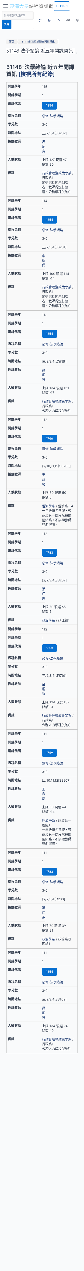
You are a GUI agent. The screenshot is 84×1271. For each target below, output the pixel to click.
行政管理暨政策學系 (56, 173)
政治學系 (48, 620)
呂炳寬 (43, 146)
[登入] (49, 20)
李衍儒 (43, 260)
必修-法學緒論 (52, 116)
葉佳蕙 (43, 593)
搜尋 (6, 24)
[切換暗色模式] (77, 20)
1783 (49, 552)
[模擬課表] (40, 20)
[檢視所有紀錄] (36, 74)
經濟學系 (48, 506)
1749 (49, 753)
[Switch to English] (58, 20)
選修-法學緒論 (52, 449)
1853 (49, 648)
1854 (49, 105)
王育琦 (43, 479)
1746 (49, 438)
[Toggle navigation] (5, 6)
